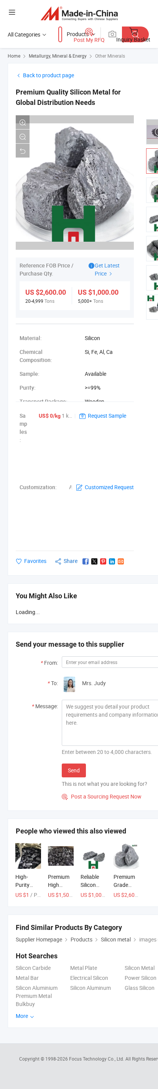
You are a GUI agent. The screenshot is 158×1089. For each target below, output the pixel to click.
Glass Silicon (140, 987)
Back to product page (48, 75)
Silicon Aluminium (37, 987)
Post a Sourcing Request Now (102, 796)
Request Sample (107, 415)
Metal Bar (27, 977)
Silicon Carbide (33, 967)
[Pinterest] (103, 561)
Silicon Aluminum (90, 987)
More (22, 1015)
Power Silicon (140, 977)
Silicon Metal (140, 967)
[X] (94, 561)
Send (74, 770)
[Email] (121, 561)
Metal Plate (83, 967)
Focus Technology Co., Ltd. (97, 1059)
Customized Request (109, 487)
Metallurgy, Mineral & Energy (58, 56)
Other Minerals (110, 56)
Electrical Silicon (89, 977)
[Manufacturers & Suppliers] (79, 13)
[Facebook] (85, 561)
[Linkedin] (112, 561)
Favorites (35, 560)
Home (14, 56)
